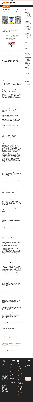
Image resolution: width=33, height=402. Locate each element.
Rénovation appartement (11, 362)
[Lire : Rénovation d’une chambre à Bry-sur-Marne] (18, 382)
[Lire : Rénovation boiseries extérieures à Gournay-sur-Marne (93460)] (26, 22)
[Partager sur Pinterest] (13, 353)
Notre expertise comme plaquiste (28, 79)
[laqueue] (11, 20)
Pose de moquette (27, 85)
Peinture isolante (27, 81)
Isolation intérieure (27, 76)
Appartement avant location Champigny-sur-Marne (29, 59)
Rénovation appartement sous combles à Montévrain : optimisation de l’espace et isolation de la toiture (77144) (29, 37)
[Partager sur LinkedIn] (16, 353)
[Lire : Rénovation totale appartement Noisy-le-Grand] (26, 48)
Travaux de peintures (28, 73)
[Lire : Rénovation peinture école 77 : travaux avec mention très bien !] (26, 42)
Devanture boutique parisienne (20, 391)
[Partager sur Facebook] (3, 353)
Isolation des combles (28, 77)
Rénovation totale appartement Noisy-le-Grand (29, 50)
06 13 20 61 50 (12, 0)
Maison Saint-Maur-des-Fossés (29, 67)
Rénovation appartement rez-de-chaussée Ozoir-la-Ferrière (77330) (29, 29)
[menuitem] (3, 3)
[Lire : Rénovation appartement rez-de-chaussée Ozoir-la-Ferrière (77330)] (26, 27)
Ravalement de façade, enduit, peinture (28, 88)
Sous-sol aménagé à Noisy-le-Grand (21, 380)
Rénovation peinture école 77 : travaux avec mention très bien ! (21, 372)
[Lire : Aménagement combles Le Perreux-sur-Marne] (26, 63)
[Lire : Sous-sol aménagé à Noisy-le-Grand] (26, 53)
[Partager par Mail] (19, 353)
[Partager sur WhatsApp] (10, 353)
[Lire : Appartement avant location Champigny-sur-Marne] (26, 58)
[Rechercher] (11, 6)
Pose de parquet (12, 378)
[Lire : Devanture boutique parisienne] (18, 391)
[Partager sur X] (6, 353)
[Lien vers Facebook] (30, 0)
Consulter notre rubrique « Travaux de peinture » (10, 336)
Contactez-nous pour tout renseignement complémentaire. (11, 345)
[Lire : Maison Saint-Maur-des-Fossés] (26, 67)
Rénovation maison (12, 364)
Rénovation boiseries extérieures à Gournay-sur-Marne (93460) (29, 23)
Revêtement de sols (27, 74)
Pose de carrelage (27, 84)
